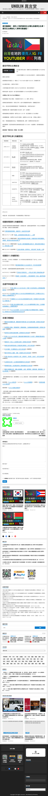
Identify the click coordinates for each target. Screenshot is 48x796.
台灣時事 (27, 732)
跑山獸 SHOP (29, 152)
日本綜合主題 (10, 710)
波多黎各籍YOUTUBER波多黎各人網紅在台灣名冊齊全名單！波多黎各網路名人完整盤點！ (35, 506)
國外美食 (27, 710)
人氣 (25, 656)
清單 (35, 661)
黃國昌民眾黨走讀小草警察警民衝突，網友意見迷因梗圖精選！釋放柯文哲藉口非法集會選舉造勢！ (35, 737)
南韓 (39, 656)
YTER (10, 656)
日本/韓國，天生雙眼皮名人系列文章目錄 (15, 349)
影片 (38, 659)
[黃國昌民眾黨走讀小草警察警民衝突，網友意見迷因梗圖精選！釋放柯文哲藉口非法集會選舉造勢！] (35, 727)
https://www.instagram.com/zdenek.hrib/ (31, 166)
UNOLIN (5, 31)
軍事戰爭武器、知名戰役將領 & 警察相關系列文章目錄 (18, 365)
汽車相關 (15, 710)
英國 (25, 663)
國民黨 (18, 659)
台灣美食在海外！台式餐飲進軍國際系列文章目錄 (17, 362)
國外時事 (5, 710)
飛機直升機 (15, 732)
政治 (4, 661)
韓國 (43, 663)
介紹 (29, 656)
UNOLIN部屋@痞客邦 (14, 387)
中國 (17, 656)
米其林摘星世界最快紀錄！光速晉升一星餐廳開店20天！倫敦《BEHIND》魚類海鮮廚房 (21, 549)
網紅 (4, 663)
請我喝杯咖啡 (32, 578)
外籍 (27, 659)
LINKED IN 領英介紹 (25, 200)
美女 (15, 663)
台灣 (8, 659)
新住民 (8, 661)
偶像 (36, 656)
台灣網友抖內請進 (7, 579)
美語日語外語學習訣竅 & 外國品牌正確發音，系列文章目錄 (19, 345)
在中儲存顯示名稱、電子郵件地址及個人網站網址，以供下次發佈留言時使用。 (23, 478)
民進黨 (30, 661)
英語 (29, 663)
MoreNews (28, 794)
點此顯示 (11, 70)
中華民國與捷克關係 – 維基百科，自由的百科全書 (17, 231)
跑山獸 (13, 157)
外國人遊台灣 (5, 23)
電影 (40, 663)
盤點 (38, 661)
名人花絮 (5, 732)
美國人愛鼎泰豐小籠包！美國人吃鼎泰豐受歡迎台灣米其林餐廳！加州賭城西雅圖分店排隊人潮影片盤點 (28, 639)
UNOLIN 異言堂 (24, 6)
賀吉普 (13, 167)
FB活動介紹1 (35, 202)
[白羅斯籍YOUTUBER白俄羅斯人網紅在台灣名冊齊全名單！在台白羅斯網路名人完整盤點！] (12, 519)
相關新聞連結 (23, 158)
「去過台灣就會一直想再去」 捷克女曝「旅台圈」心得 (30, 249)
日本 (19, 661)
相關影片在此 (34, 183)
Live (45, 12)
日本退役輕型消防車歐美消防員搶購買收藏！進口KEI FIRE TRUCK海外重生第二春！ (20, 559)
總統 (8, 663)
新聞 (12, 661)
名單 (11, 659)
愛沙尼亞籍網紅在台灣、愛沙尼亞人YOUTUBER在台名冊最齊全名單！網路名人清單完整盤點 (35, 432)
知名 (42, 661)
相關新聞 (28, 178)
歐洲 (27, 661)
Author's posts (18, 423)
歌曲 (23, 661)
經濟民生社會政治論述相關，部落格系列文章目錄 (17, 332)
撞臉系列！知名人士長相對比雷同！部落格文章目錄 (18, 342)
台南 (4, 659)
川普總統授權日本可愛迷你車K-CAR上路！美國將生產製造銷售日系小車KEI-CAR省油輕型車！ (23, 544)
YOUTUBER (5, 656)
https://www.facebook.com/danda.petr (32, 175)
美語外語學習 (10, 732)
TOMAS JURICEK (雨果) (28, 144)
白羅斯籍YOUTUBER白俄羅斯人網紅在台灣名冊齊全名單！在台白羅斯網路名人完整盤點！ (12, 529)
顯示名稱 (4, 464)
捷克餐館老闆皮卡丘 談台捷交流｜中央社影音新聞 (28, 265)
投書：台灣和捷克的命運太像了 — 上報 (24, 235)
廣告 (35, 659)
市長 (31, 659)
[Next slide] (45, 633)
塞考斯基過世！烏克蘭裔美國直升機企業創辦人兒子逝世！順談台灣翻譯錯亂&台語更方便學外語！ (12, 737)
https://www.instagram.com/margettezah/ (31, 188)
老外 (22, 663)
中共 (13, 656)
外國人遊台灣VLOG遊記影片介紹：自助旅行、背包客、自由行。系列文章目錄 (24, 356)
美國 (11, 663)
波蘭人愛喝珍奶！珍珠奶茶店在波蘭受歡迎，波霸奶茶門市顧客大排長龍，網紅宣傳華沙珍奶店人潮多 (5, 639)
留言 (3, 446)
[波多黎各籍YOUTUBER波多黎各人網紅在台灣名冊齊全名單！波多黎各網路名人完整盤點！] (35, 496)
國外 (15, 659)
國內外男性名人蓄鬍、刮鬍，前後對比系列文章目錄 (18, 353)
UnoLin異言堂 (12, 382)
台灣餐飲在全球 (13, 636)
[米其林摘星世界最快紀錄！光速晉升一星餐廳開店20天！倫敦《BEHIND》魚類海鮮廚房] (35, 705)
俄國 (32, 656)
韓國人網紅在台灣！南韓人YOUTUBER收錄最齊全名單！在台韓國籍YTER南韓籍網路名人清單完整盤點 (12, 506)
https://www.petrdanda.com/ (33, 173)
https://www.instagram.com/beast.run (32, 156)
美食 (18, 663)
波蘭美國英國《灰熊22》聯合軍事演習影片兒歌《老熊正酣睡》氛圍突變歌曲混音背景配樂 (13, 432)
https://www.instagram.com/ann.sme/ (32, 181)
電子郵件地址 (5, 468)
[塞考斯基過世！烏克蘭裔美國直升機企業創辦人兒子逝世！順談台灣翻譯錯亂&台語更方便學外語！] (12, 727)
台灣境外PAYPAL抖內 (19, 578)
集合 (36, 663)
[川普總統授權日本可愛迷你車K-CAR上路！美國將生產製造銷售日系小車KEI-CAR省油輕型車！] (12, 705)
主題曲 (21, 656)
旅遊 (16, 661)
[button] (2, 12)
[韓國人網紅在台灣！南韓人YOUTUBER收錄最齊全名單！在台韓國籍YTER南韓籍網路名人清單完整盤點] (12, 496)
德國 (42, 659)
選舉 (33, 663)
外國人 (23, 659)
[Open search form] (38, 12)
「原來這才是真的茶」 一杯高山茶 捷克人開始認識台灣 (30, 272)
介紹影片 (37, 147)
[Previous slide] (43, 633)
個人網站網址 (5, 473)
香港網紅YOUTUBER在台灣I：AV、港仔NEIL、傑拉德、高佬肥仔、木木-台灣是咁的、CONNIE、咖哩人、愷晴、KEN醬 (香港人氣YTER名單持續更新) (23, 673)
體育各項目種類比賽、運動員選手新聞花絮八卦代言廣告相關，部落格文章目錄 (24, 322)
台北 (43, 656)
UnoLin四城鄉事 (28, 382)
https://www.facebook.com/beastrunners (33, 154)
